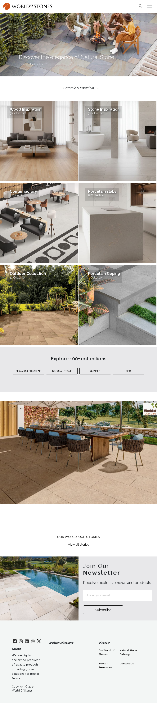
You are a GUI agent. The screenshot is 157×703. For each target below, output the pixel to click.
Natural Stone (62, 371)
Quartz (95, 371)
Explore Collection (31, 64)
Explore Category (78, 519)
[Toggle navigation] (149, 5)
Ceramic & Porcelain (29, 371)
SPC (128, 371)
